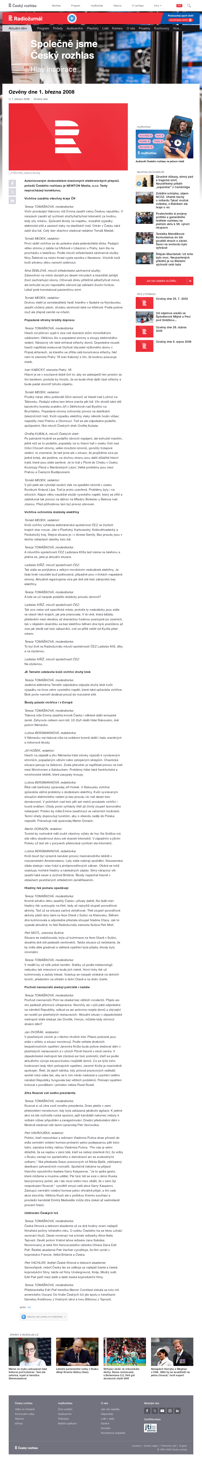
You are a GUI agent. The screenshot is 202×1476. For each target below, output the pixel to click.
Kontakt (105, 1428)
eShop (19, 1423)
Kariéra (105, 1423)
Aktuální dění (18, 28)
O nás (131, 28)
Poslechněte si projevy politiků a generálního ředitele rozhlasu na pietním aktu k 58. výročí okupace (173, 220)
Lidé (105, 28)
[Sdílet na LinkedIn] (12, 200)
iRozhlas (56, 5)
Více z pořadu (146, 294)
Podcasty (63, 1418)
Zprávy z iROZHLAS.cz (24, 1334)
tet (29, 1307)
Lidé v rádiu (108, 1418)
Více (177, 28)
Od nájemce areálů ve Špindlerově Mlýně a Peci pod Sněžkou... (173, 316)
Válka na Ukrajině (25, 1409)
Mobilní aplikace (67, 1423)
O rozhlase (138, 5)
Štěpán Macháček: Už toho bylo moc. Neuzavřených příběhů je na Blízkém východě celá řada (174, 259)
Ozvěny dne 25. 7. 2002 (172, 298)
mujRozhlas (97, 5)
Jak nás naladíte (110, 1409)
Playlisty (93, 28)
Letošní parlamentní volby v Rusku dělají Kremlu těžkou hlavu (77, 1371)
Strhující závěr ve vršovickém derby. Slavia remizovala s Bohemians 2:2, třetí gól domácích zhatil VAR (122, 1374)
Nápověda (107, 1414)
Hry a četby (144, 136)
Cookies (136, 1446)
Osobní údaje (151, 1446)
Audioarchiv (75, 28)
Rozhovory (161, 28)
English (183, 1446)
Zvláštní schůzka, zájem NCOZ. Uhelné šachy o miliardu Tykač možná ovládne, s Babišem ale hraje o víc (172, 200)
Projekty (144, 28)
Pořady (58, 28)
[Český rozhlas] (22, 5)
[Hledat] (189, 5)
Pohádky (143, 141)
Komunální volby (24, 1414)
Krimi (158, 136)
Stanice (118, 5)
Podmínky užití (168, 1446)
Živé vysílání (145, 147)
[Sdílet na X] (12, 192)
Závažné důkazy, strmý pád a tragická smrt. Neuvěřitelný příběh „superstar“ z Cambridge (174, 182)
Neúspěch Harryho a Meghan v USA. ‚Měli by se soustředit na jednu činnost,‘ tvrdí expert (170, 1372)
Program (75, 5)
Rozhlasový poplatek (113, 1432)
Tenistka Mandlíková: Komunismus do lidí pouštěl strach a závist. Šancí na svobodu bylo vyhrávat (172, 240)
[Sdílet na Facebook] (12, 183)
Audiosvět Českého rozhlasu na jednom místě (160, 161)
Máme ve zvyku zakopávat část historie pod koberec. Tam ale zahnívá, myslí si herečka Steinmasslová (28, 1374)
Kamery (117, 28)
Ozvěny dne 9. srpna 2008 (173, 341)
